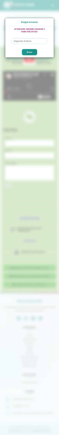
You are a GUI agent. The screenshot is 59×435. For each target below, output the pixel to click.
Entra (29, 52)
